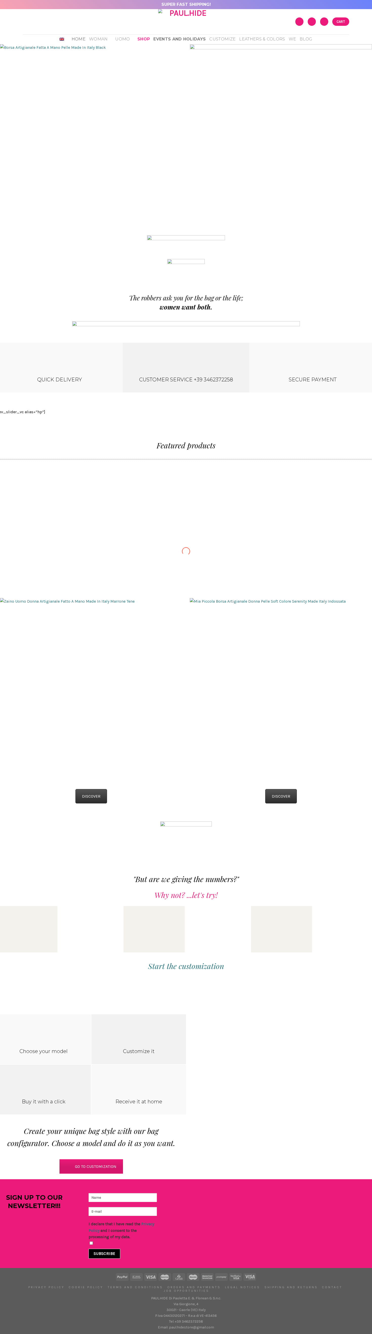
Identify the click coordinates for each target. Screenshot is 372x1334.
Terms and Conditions (135, 1287)
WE (292, 39)
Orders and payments (194, 1287)
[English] (63, 39)
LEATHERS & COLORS (262, 39)
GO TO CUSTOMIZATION (95, 1166)
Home (79, 39)
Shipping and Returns (291, 1287)
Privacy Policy (46, 1287)
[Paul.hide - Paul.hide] (186, 21)
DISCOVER (91, 796)
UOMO (122, 39)
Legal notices (242, 1287)
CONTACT (332, 1287)
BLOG (306, 39)
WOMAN (98, 39)
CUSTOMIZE (222, 39)
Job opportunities (186, 1291)
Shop (143, 39)
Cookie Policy (86, 1287)
